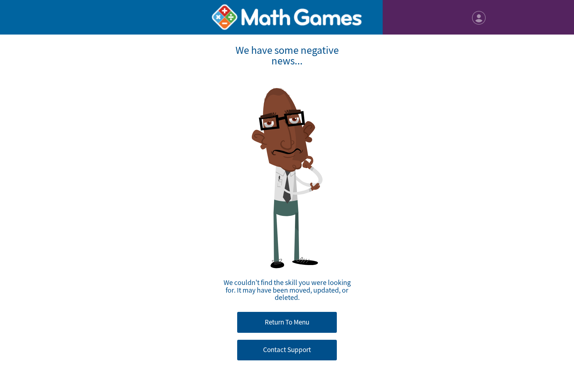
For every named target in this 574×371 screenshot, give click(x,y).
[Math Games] (287, 17)
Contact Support (287, 349)
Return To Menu (287, 322)
